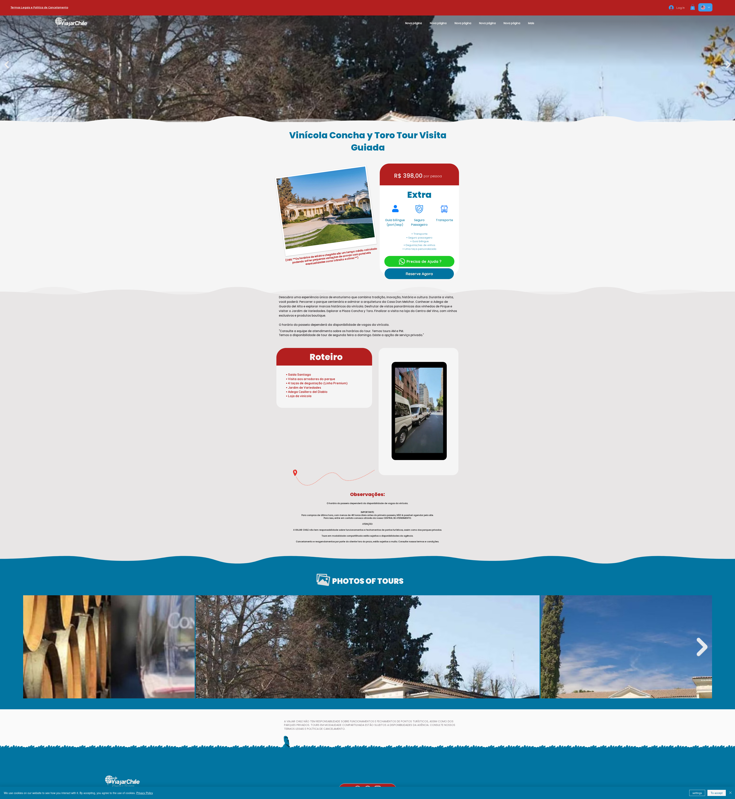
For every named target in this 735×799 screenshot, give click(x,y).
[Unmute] (405, 447)
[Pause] (398, 447)
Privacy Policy (144, 793)
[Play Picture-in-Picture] (432, 447)
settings (697, 793)
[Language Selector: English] (705, 7)
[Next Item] (702, 647)
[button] (692, 7)
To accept (717, 793)
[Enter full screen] (439, 447)
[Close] (730, 793)
